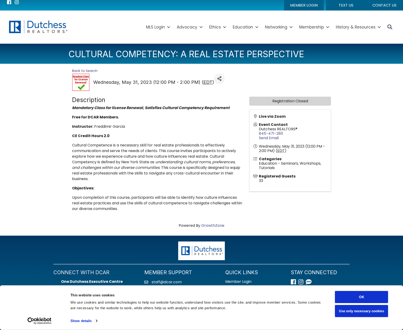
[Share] (219, 79)
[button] (304, 5)
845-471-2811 (271, 133)
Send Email (269, 138)
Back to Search (84, 70)
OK (361, 297)
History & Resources (355, 27)
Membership (311, 27)
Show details (81, 321)
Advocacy (187, 27)
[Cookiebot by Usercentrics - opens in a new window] (39, 320)
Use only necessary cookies (361, 311)
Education (243, 27)
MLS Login (155, 27)
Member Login (238, 281)
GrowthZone (212, 225)
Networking (276, 27)
